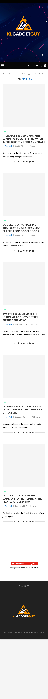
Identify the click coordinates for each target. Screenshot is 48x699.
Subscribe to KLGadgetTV (25, 563)
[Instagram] (34, 65)
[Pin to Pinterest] (24, 162)
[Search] (40, 65)
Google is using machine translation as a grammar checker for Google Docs (21, 228)
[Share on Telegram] (30, 162)
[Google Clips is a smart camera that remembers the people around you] (24, 465)
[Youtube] (37, 65)
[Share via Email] (33, 162)
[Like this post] (15, 162)
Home (5, 74)
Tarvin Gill (8, 146)
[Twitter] (31, 65)
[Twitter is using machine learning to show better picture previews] (24, 283)
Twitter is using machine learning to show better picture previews (21, 317)
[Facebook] (28, 65)
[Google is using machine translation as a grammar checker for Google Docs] (24, 194)
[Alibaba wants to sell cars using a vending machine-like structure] (24, 376)
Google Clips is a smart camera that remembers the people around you (22, 498)
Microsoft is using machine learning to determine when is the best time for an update (24, 138)
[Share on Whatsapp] (27, 162)
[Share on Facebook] (18, 162)
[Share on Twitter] (21, 161)
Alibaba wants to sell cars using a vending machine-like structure (22, 409)
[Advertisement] (24, 57)
